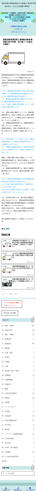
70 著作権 (18, 429)
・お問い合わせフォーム (18, 31)
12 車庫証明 (18, 339)
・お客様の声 (18, 29)
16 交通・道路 (18, 352)
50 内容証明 (18, 416)
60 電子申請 (18, 425)
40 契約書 (18, 402)
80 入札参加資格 (18, 438)
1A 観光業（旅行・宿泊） (18, 371)
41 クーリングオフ (18, 407)
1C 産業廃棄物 (18, 380)
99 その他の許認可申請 (18, 456)
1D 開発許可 (18, 384)
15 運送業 (6, 228)
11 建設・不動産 (18, 334)
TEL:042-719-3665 (10, 313)
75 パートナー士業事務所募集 (18, 434)
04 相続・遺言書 (18, 325)
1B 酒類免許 (18, 375)
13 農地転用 (18, 343)
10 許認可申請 (18, 330)
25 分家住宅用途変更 (18, 393)
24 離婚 (18, 389)
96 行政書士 (18, 452)
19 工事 (18, 366)
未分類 (18, 461)
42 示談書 (18, 411)
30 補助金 (18, 398)
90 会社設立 (18, 443)
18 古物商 (18, 361)
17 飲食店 (18, 357)
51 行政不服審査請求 (18, 420)
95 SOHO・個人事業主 (18, 447)
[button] (32, 473)
